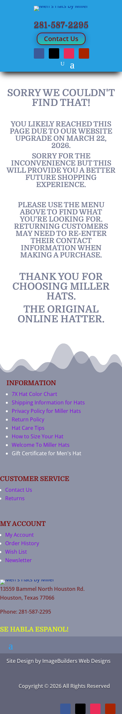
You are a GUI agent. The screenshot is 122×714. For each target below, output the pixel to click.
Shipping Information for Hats (48, 402)
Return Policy (28, 419)
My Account (19, 534)
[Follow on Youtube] (84, 53)
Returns (15, 498)
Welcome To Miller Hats (41, 444)
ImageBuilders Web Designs (76, 660)
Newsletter (18, 560)
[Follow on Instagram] (69, 53)
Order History (22, 543)
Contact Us (61, 38)
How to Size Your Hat (37, 436)
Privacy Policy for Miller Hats (46, 411)
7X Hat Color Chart (34, 394)
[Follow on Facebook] (39, 53)
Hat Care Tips (28, 427)
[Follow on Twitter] (54, 53)
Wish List (16, 551)
